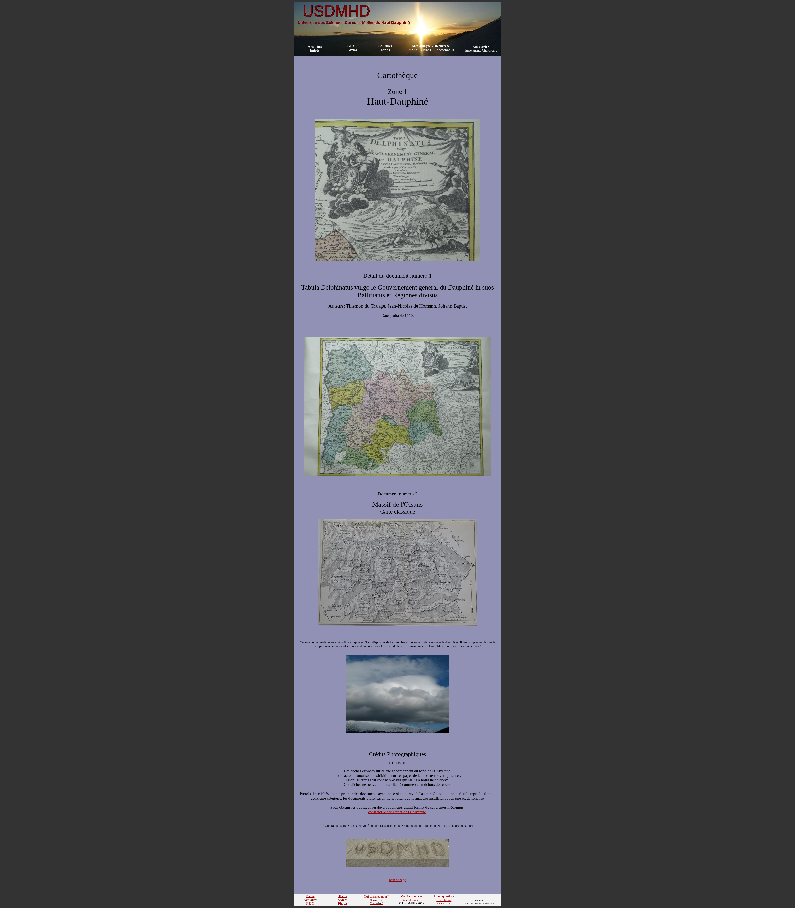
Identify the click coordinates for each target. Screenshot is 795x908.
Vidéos (425, 50)
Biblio (413, 50)
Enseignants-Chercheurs (481, 50)
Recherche (442, 46)
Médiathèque (421, 46)
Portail (310, 896)
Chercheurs (443, 900)
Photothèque (444, 50)
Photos (342, 903)
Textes (352, 50)
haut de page (397, 880)
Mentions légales (411, 896)
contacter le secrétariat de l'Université (397, 812)
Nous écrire (481, 46)
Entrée (314, 50)
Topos (385, 50)
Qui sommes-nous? (376, 896)
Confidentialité (411, 899)
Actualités (315, 46)
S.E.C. (352, 46)
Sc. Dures (385, 46)
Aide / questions (443, 896)
